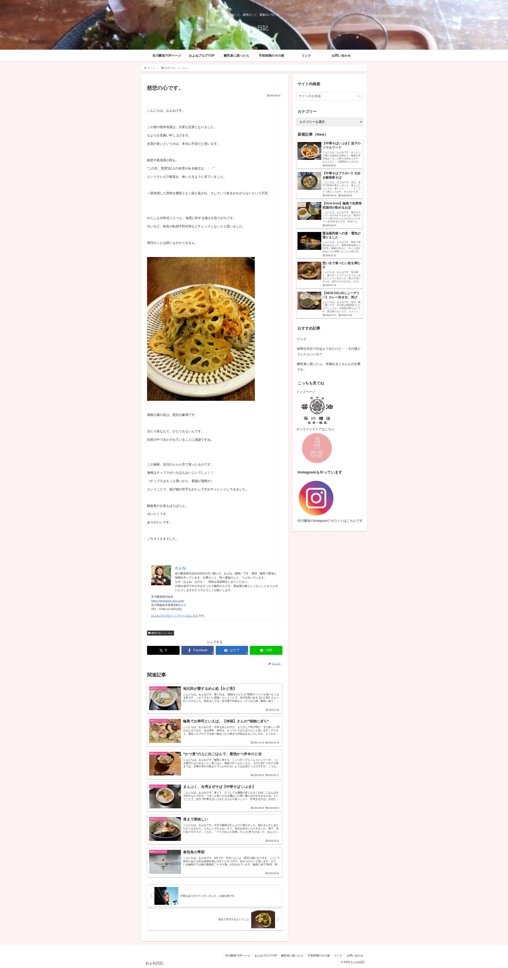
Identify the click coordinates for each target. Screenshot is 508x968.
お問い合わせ (354, 955)
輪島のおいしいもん (162, 633)
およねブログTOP (266, 955)
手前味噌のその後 (319, 955)
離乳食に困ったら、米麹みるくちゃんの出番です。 (329, 366)
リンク (302, 339)
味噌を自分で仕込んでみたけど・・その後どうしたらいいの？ (329, 351)
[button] (358, 96)
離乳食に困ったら (292, 955)
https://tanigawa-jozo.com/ (167, 600)
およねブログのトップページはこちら (174, 615)
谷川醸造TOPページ (237, 955)
